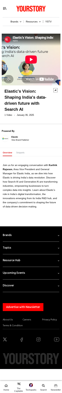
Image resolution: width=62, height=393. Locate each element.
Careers (27, 319)
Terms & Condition (13, 325)
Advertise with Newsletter (23, 307)
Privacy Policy (49, 319)
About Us (8, 319)
